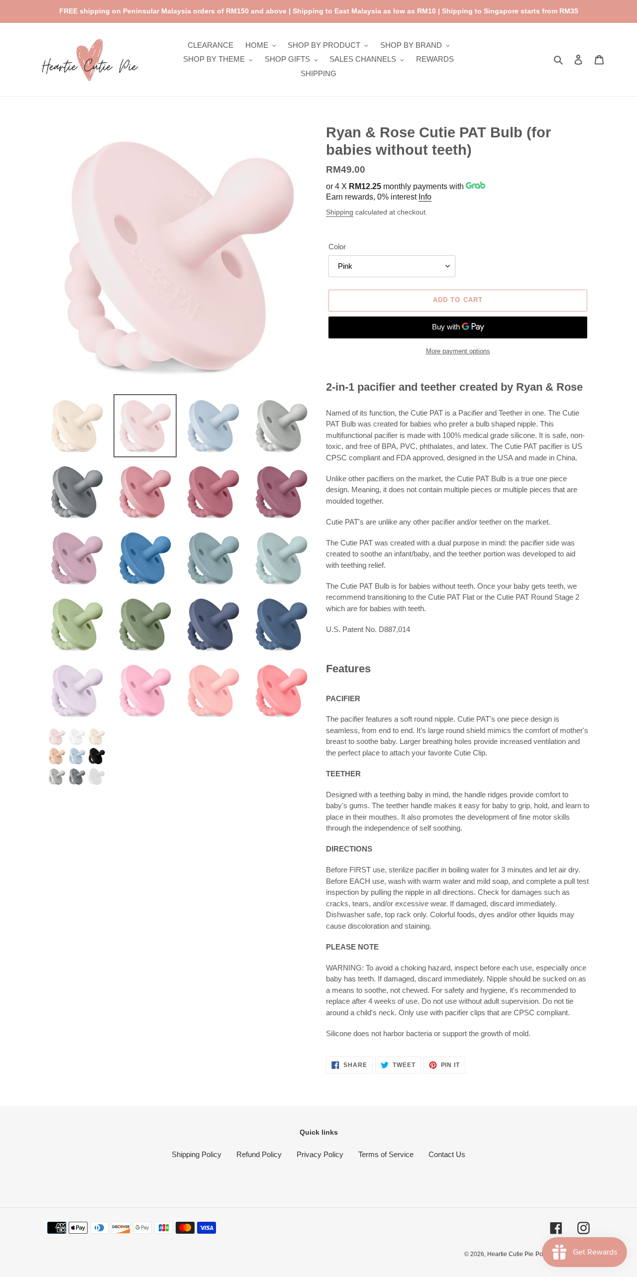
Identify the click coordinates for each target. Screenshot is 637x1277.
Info (425, 197)
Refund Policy (259, 1154)
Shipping (339, 212)
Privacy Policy (320, 1154)
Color (337, 246)
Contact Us (446, 1154)
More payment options (458, 351)
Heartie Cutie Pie (510, 1254)
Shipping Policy (196, 1154)
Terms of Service (386, 1154)
